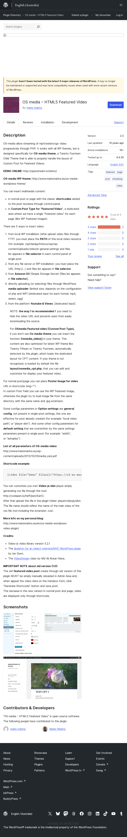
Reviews (28, 122)
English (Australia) (21, 813)
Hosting (8, 764)
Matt (8, 787)
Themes (39, 758)
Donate (102, 764)
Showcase (40, 752)
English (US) (117, 164)
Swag (101, 770)
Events (100, 758)
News (6, 758)
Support (119, 122)
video (119, 185)
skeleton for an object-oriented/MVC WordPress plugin (47, 548)
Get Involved (104, 752)
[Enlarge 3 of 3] (77, 661)
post (107, 179)
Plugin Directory (12, 15)
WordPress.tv (75, 770)
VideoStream (22, 558)
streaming (117, 179)
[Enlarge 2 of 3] (77, 617)
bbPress (10, 793)
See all (120, 256)
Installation (47, 122)
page (119, 172)
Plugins (38, 764)
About (7, 752)
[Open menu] (121, 5)
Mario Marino (57, 729)
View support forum (99, 287)
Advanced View (97, 195)
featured (110, 172)
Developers (72, 764)
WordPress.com (14, 781)
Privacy (7, 770)
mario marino (34, 107)
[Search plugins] (38, 26)
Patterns (39, 770)
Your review (95, 256)
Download (116, 104)
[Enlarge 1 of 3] (36, 617)
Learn (68, 752)
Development (70, 122)
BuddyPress (12, 798)
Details (11, 122)
